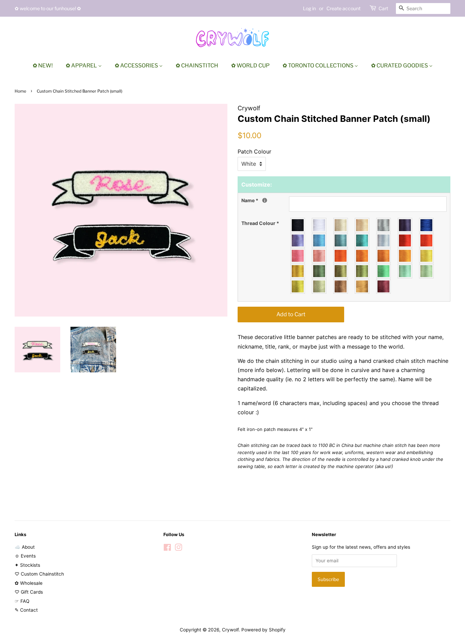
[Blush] (319, 256)
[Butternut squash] (405, 256)
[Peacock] (362, 240)
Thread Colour (260, 223)
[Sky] (319, 240)
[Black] (298, 225)
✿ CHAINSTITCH (197, 65)
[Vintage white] (341, 225)
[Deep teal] (341, 240)
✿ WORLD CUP (250, 65)
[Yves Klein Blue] (427, 225)
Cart (383, 8)
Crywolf (230, 629)
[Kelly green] (384, 271)
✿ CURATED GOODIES (400, 65)
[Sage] (319, 286)
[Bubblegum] (298, 256)
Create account (343, 8)
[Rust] (384, 256)
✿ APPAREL (82, 65)
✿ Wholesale (29, 583)
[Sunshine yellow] (427, 256)
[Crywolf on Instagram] (178, 548)
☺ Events (25, 556)
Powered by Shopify (263, 629)
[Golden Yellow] (298, 271)
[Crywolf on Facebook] (167, 548)
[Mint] (427, 271)
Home (20, 91)
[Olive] (341, 271)
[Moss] (362, 271)
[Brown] (341, 286)
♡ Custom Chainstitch (39, 574)
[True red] (405, 240)
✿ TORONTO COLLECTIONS (318, 65)
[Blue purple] (298, 240)
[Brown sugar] (362, 286)
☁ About (25, 547)
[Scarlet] (427, 240)
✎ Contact (26, 610)
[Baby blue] (384, 240)
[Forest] (319, 271)
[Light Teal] (405, 271)
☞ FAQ (22, 601)
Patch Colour (254, 151)
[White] (319, 225)
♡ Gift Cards (29, 592)
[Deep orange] (341, 256)
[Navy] (405, 225)
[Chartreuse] (298, 286)
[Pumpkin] (362, 256)
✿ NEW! (43, 65)
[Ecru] (362, 225)
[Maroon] (384, 286)
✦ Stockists (27, 565)
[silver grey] (384, 225)
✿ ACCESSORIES (137, 65)
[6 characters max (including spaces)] (264, 200)
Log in (309, 8)
